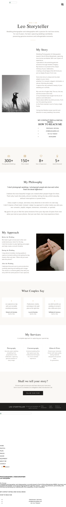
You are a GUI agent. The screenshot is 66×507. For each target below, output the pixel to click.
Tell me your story (33, 393)
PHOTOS (2, 448)
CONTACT (3, 463)
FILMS (2, 451)
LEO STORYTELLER (17, 407)
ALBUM (2, 456)
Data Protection (44, 406)
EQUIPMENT (3, 458)
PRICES (2, 453)
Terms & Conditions (58, 406)
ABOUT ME (3, 461)
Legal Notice (51, 406)
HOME (2, 445)
